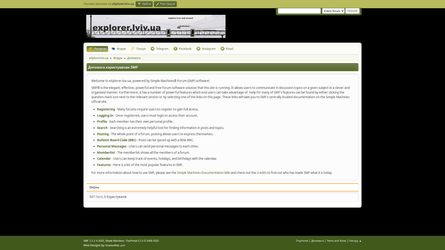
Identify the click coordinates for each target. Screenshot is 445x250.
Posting (103, 134)
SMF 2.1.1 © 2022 (93, 240)
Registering (106, 109)
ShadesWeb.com (115, 245)
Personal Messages (112, 146)
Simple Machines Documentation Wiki (203, 173)
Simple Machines (114, 240)
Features (104, 165)
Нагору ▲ (355, 240)
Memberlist (106, 152)
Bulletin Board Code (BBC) (116, 140)
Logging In (105, 115)
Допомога (317, 240)
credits (262, 173)
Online (94, 187)
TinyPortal (302, 240)
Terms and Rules (336, 240)
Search (102, 128)
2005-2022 (153, 240)
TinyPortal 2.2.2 (134, 240)
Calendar (104, 158)
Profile (102, 121)
